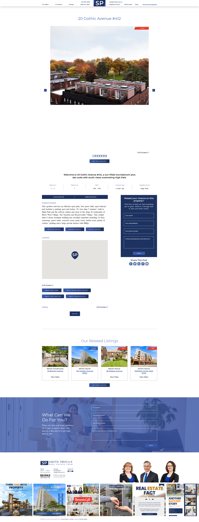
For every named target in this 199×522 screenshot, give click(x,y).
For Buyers (58, 4)
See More (75, 313)
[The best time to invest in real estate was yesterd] (16, 500)
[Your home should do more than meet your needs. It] (116, 500)
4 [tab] (99, 156)
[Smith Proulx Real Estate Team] (100, 3)
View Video (55, 377)
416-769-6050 (85, 2)
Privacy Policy (64, 519)
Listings (71, 4)
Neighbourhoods (114, 4)
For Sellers (45, 4)
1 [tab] (93, 156)
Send (139, 253)
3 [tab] (97, 156)
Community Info (58, 197)
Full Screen (142, 153)
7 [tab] (106, 156)
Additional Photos (90, 197)
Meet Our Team (85, 4)
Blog (136, 4)
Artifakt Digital (83, 519)
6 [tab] (104, 156)
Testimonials (128, 4)
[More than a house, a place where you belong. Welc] (49, 500)
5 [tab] (101, 156)
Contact (71, 519)
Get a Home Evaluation (150, 4)
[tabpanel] (99, 65)
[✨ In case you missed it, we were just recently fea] (83, 500)
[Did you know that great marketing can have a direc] (149, 500)
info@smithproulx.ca (115, 2)
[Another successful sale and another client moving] (183, 500)
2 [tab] (95, 156)
